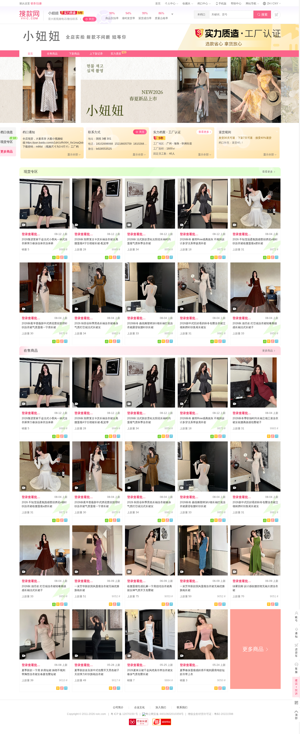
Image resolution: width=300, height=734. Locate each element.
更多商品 (255, 649)
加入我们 (160, 707)
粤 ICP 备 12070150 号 (124, 714)
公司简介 (118, 707)
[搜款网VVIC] (29, 15)
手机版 (220, 3)
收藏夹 (187, 3)
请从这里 (30, 3)
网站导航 (251, 3)
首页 (158, 3)
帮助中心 (236, 3)
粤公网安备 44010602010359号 (165, 714)
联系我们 (182, 707)
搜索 (262, 14)
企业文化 (139, 707)
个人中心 (170, 3)
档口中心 (203, 3)
